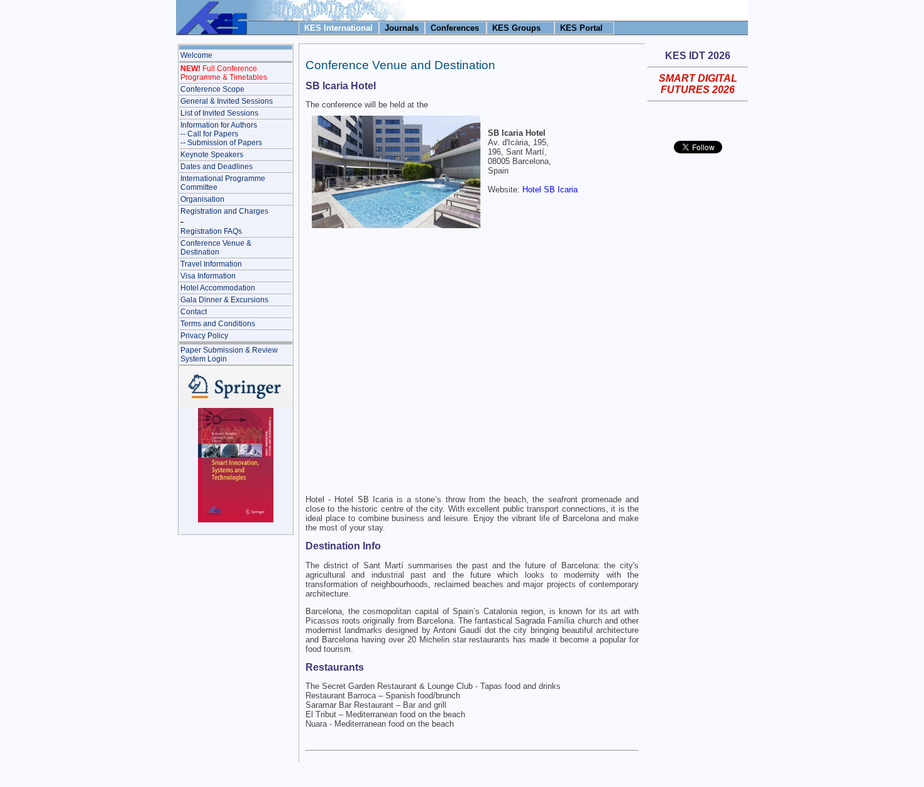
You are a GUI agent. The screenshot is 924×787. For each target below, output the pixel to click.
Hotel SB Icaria (550, 189)
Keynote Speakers (211, 154)
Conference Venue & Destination (215, 247)
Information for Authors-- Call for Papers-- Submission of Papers (221, 134)
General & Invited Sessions (226, 101)
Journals (402, 28)
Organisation (202, 199)
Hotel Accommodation (217, 287)
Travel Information (211, 264)
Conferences (455, 28)
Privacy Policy (204, 335)
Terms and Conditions (217, 323)
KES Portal (581, 28)
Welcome (196, 55)
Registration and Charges (224, 211)
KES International (338, 28)
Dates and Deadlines (216, 166)
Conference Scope (212, 89)
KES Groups (516, 28)
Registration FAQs (211, 231)
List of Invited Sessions (219, 113)
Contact (193, 311)
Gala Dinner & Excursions (224, 299)
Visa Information (208, 276)
